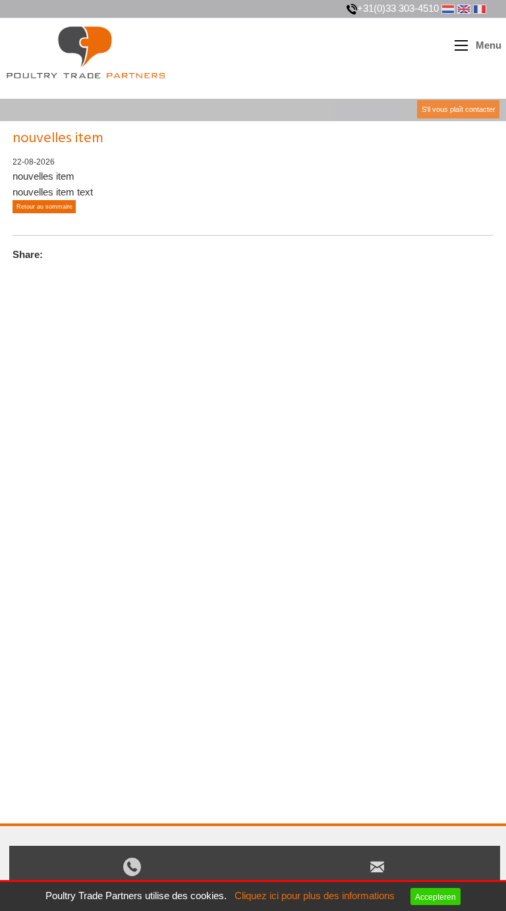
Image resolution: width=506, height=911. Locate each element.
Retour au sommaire (44, 206)
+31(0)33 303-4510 (398, 8)
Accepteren (435, 897)
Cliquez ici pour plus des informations (315, 896)
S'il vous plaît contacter (458, 109)
